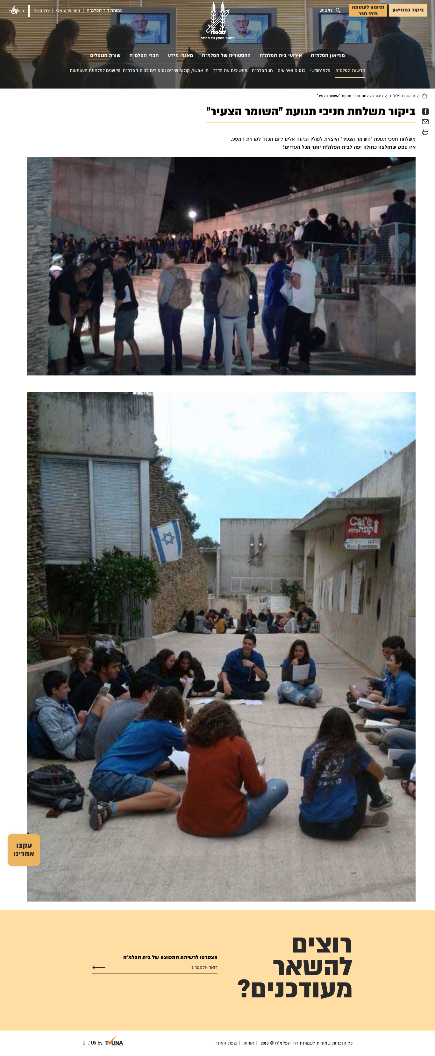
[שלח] (98, 967)
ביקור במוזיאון (408, 10)
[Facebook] (425, 111)
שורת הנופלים (105, 56)
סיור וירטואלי (68, 11)
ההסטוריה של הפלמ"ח (226, 56)
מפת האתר (226, 1043)
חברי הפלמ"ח (144, 56)
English (16, 11)
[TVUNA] (114, 1041)
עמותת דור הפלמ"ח (105, 10)
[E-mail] (425, 122)
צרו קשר (42, 11)
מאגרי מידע (180, 56)
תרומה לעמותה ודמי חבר (368, 10)
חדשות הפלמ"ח (402, 96)
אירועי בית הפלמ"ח (281, 56)
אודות (248, 1043)
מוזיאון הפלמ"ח (328, 56)
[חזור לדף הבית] (425, 96)
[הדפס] (425, 132)
